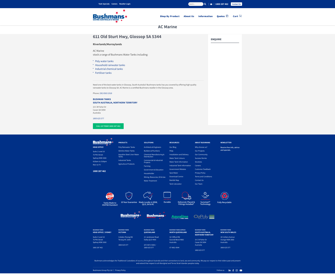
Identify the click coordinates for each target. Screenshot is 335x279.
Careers (114, 4)
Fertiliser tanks (103, 73)
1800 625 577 (98, 118)
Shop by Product (170, 16)
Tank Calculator (175, 184)
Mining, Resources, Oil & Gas (154, 177)
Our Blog (172, 147)
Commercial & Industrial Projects (153, 161)
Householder (149, 173)
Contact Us (236, 4)
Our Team (198, 184)
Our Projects (200, 151)
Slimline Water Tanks (126, 151)
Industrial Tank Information (180, 165)
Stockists (198, 162)
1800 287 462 (221, 4)
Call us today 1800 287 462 (108, 126)
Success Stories (201, 158)
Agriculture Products (126, 164)
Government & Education (153, 170)
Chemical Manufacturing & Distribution (154, 155)
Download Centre (176, 176)
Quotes (221, 16)
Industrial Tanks (124, 160)
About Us (189, 16)
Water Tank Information (178, 162)
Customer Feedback (203, 169)
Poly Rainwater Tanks (126, 147)
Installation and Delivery (178, 154)
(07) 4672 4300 (149, 245)
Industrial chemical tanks (109, 69)
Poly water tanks (104, 61)
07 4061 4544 (174, 247)
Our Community (201, 154)
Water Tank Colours (177, 158)
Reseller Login (124, 4)
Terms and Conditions (203, 176)
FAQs (171, 151)
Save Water (173, 173)
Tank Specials (104, 4)
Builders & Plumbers (152, 151)
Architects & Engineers (152, 147)
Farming (147, 166)
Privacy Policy (200, 173)
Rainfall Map (174, 180)
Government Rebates (177, 169)
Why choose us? (201, 147)
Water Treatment (150, 181)
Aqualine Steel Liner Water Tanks (128, 155)
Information (205, 16)
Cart (235, 16)
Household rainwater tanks (110, 65)
